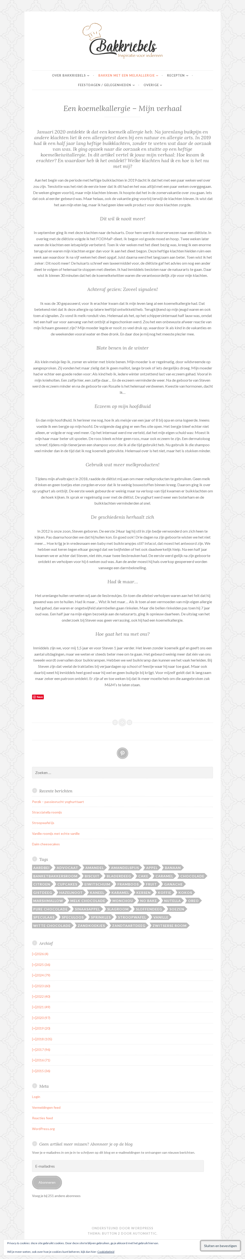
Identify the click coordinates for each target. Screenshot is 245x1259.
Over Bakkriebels (69, 75)
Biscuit (92, 876)
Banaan (173, 868)
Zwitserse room (170, 926)
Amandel (94, 868)
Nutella (172, 901)
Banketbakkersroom (55, 876)
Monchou (122, 901)
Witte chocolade (52, 926)
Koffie (164, 893)
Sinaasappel (87, 909)
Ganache (173, 884)
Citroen (41, 884)
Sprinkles (101, 917)
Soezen (176, 909)
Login (36, 1097)
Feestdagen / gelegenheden (104, 85)
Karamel (120, 893)
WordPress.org (43, 1129)
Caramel (164, 876)
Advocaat (67, 868)
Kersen (143, 893)
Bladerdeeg (119, 876)
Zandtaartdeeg (128, 926)
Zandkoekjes (91, 926)
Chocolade (192, 876)
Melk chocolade (87, 901)
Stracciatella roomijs (47, 812)
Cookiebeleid (105, 1251)
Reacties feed (42, 1118)
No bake (148, 901)
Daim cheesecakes (46, 844)
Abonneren (47, 1182)
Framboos (128, 884)
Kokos (185, 893)
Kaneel (97, 893)
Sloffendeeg (149, 909)
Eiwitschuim (97, 884)
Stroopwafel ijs (43, 823)
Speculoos (73, 917)
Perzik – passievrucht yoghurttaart (58, 802)
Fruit (151, 884)
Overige (151, 85)
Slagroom (118, 909)
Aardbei (41, 868)
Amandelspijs (125, 868)
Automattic (144, 1233)
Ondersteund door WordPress (122, 1228)
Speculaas (44, 917)
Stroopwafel (132, 917)
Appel (152, 868)
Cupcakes (67, 884)
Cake (143, 876)
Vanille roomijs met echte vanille (56, 833)
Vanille (160, 917)
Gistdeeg (42, 893)
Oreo (193, 901)
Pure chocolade (50, 909)
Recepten (176, 75)
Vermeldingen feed (46, 1107)
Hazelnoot (71, 893)
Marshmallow (48, 901)
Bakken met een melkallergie (126, 75)
